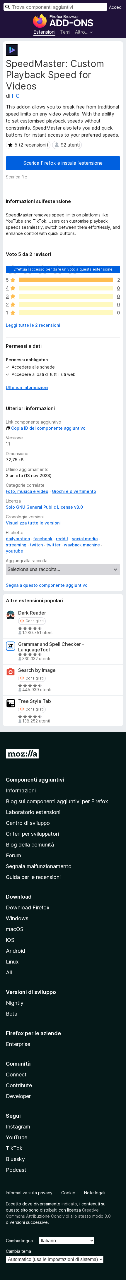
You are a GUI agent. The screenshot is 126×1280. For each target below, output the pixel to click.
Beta (11, 1014)
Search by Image (37, 670)
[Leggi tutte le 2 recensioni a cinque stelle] (66, 280)
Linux (12, 962)
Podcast (16, 1170)
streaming (16, 544)
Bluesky (15, 1159)
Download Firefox (28, 907)
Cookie (68, 1192)
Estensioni (44, 32)
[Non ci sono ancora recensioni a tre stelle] (66, 296)
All (9, 972)
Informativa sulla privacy (29, 1192)
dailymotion (18, 538)
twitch (36, 544)
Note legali (94, 1192)
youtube (14, 550)
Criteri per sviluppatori (32, 834)
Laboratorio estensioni (33, 812)
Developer (18, 1096)
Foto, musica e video (27, 491)
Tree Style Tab (34, 701)
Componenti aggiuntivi (35, 780)
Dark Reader (32, 613)
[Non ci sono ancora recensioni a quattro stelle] (66, 288)
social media (85, 538)
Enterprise (18, 1044)
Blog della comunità (30, 845)
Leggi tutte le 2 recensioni (33, 325)
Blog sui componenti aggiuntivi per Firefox (57, 801)
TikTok (14, 1148)
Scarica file (16, 176)
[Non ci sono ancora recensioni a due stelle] (66, 304)
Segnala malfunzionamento (38, 866)
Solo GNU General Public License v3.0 (44, 507)
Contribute (19, 1085)
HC (16, 96)
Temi (65, 32)
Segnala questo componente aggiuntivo (47, 585)
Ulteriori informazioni (27, 387)
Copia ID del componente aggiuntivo (48, 428)
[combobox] (55, 7)
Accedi (115, 7)
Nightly (14, 1003)
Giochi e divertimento (74, 491)
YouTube (16, 1137)
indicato (69, 1203)
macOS (14, 929)
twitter (53, 544)
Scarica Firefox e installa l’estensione (63, 163)
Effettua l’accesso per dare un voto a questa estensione (63, 269)
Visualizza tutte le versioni (33, 522)
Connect (16, 1074)
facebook (42, 538)
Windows (17, 918)
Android (15, 951)
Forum (13, 855)
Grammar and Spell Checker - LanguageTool (51, 647)
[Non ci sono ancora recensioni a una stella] (66, 312)
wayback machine (82, 544)
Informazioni (21, 790)
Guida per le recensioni (33, 877)
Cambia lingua (19, 1240)
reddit (62, 538)
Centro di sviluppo (28, 823)
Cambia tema (18, 1251)
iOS (10, 940)
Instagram (18, 1127)
